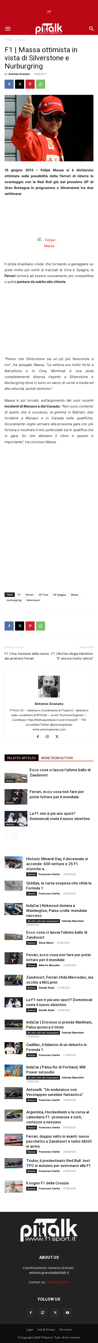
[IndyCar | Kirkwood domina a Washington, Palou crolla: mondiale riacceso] (14, 909)
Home (8, 40)
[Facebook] (9, 84)
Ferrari (30, 594)
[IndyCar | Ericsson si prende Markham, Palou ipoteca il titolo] (14, 1025)
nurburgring (14, 600)
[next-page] (15, 835)
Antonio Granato (19, 74)
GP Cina (43, 594)
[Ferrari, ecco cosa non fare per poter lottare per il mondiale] (16, 797)
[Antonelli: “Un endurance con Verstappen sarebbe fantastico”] (14, 1093)
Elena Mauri (46, 942)
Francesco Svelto (49, 874)
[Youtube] (67, 1312)
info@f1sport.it (58, 1282)
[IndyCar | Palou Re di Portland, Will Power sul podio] (14, 1071)
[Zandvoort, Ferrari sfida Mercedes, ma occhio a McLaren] (14, 980)
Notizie (21, 40)
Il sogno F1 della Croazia (47, 1183)
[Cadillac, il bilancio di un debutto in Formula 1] (14, 1048)
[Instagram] (49, 737)
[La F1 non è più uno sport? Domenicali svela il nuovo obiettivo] (16, 819)
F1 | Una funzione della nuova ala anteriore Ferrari (27, 656)
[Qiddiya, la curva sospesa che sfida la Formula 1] (14, 886)
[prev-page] (7, 835)
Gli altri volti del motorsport (43, 921)
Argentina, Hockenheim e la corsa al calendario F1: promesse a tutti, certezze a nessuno (57, 1117)
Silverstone (33, 600)
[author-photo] (49, 697)
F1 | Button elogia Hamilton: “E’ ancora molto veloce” (72, 656)
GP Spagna (59, 594)
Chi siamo (65, 1329)
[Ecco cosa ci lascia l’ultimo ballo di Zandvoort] (16, 775)
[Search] (91, 29)
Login (29, 1329)
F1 (19, 594)
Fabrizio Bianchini (73, 921)
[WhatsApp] (40, 84)
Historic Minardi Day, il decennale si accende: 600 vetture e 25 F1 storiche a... (57, 864)
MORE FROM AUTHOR (57, 758)
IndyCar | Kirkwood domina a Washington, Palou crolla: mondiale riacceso (56, 910)
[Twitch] (42, 1312)
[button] (7, 29)
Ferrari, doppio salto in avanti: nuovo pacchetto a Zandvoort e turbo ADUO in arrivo (59, 1141)
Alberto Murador (49, 965)
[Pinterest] (30, 84)
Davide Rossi (46, 987)
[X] (19, 84)
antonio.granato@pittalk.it (49, 1272)
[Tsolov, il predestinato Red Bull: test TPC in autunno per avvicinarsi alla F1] (14, 1163)
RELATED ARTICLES (21, 758)
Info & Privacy (46, 1329)
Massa (74, 594)
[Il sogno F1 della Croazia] (14, 1187)
